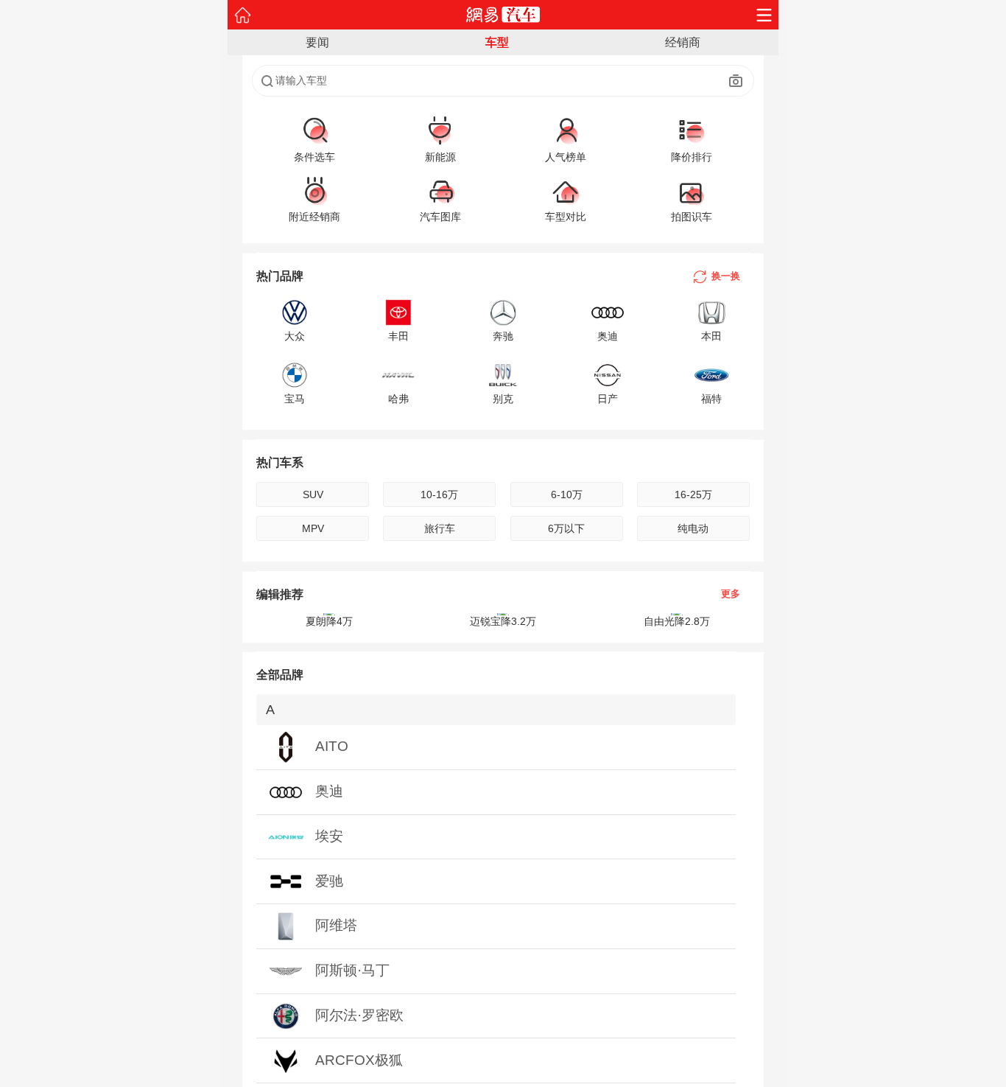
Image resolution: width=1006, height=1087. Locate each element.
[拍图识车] (736, 81)
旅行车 (439, 528)
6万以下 (566, 528)
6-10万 (567, 494)
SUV (313, 494)
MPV (313, 528)
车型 (497, 42)
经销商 (682, 42)
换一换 (725, 276)
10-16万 (439, 494)
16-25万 (693, 494)
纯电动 (693, 528)
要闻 (317, 42)
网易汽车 (503, 14)
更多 (730, 594)
